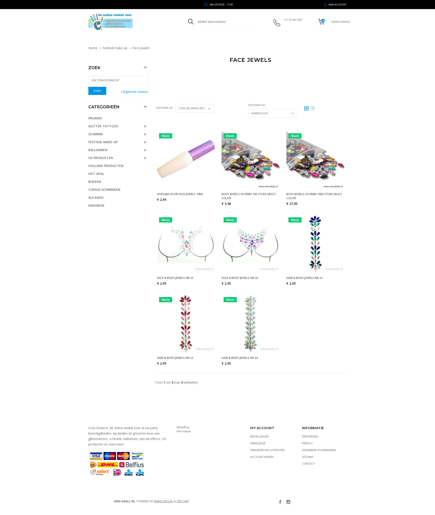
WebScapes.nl (163, 501)
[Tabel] (306, 108)
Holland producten (105, 166)
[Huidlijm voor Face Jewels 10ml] (186, 160)
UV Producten (100, 158)
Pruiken (95, 118)
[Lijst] (312, 108)
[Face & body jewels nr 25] (186, 244)
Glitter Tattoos (103, 126)
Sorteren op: (165, 107)
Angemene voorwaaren (319, 450)
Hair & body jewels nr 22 (304, 278)
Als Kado (96, 197)
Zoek (94, 67)
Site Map (307, 457)
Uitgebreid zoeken (134, 91)
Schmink (95, 134)
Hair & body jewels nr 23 (175, 358)
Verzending (310, 436)
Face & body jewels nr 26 (240, 278)
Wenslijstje (257, 443)
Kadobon (96, 205)
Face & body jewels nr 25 (175, 278)
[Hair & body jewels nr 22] (315, 244)
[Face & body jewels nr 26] (251, 244)
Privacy (307, 443)
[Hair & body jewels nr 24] (251, 324)
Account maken (261, 457)
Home (92, 48)
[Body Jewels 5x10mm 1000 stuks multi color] (315, 160)
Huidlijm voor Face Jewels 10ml (180, 194)
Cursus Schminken (104, 189)
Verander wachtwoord (267, 450)
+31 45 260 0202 (293, 19)
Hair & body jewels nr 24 (240, 358)
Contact (308, 464)
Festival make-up (114, 48)
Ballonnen (97, 150)
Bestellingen (259, 436)
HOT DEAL (96, 174)
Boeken (94, 181)
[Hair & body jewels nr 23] (186, 324)
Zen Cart (182, 501)
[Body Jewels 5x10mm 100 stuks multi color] (251, 160)
